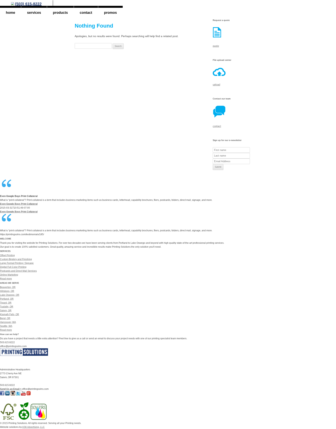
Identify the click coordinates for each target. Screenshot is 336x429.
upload (216, 84)
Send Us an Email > (11, 389)
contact (86, 13)
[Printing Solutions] (12, 4)
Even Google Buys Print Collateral (19, 204)
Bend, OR (5, 318)
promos (110, 13)
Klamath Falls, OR (9, 314)
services (34, 13)
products (60, 13)
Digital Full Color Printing (13, 267)
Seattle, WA (6, 326)
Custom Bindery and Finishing (16, 259)
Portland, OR (7, 299)
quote (216, 45)
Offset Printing (7, 255)
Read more (6, 278)
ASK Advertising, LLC (33, 427)
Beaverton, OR (8, 287)
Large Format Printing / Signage (17, 263)
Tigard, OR (5, 302)
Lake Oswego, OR (9, 295)
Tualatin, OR (6, 306)
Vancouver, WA (8, 322)
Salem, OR (5, 310)
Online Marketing (9, 274)
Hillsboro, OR (7, 291)
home (10, 13)
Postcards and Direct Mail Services (18, 271)
